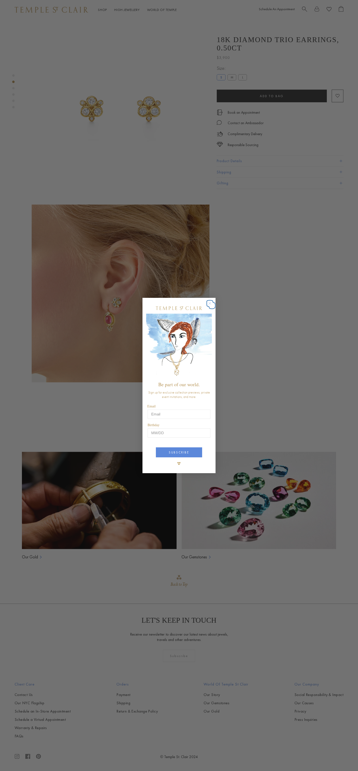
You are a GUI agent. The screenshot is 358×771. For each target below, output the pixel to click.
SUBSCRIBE (179, 452)
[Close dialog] (212, 306)
